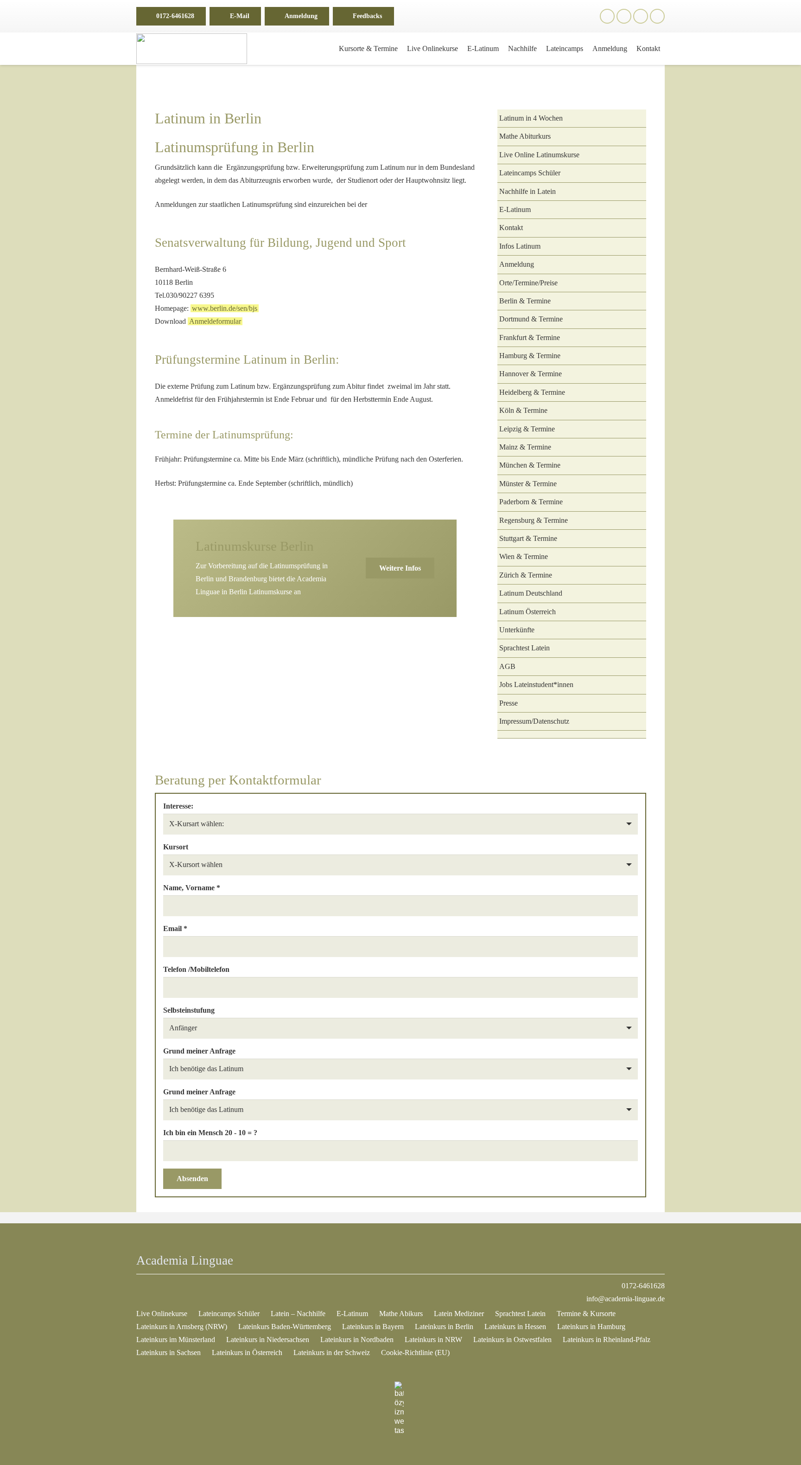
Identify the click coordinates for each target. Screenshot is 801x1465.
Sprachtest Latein (524, 648)
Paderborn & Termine (531, 502)
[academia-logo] (191, 48)
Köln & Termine (523, 410)
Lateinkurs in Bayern (373, 1326)
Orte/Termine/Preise (528, 283)
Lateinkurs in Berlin (444, 1326)
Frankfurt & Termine (529, 337)
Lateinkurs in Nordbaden (357, 1339)
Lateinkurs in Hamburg (591, 1326)
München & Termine (529, 465)
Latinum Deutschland (530, 593)
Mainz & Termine (525, 447)
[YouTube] (657, 16)
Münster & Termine (528, 484)
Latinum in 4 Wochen (531, 118)
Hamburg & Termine (529, 356)
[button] (407, 16)
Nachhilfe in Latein (527, 191)
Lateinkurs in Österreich (247, 1352)
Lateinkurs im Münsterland (175, 1339)
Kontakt (511, 227)
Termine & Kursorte (586, 1313)
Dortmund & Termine (531, 319)
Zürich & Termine (525, 575)
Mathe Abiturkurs (525, 136)
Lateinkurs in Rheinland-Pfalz (606, 1339)
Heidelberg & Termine (532, 392)
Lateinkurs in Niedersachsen (267, 1339)
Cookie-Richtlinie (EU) (415, 1352)
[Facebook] (607, 16)
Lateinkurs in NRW (433, 1339)
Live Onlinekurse (161, 1313)
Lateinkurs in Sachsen (168, 1352)
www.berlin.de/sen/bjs (224, 308)
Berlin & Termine (525, 301)
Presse (508, 703)
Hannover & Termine (530, 374)
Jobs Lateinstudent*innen (536, 684)
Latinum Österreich (527, 612)
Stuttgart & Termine (528, 538)
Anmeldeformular (215, 321)
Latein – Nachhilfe (298, 1313)
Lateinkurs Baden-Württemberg (284, 1326)
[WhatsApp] (640, 16)
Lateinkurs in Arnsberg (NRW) (181, 1326)
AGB (507, 666)
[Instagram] (624, 16)
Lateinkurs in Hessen (515, 1326)
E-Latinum (515, 209)
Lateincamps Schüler (529, 173)
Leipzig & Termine (527, 429)
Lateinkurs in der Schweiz (331, 1352)
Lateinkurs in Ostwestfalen (512, 1339)
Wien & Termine (523, 556)
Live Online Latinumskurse (539, 155)
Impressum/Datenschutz (534, 721)
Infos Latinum (519, 246)
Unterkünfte (516, 630)
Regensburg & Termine (533, 520)
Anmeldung (516, 264)
